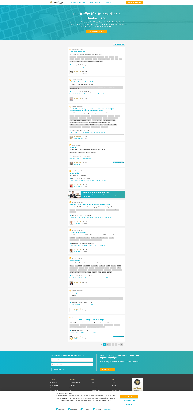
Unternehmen (73, 385)
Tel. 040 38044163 (74, 332)
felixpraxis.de (94, 304)
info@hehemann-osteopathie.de (89, 217)
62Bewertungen (78, 100)
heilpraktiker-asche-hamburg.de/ (101, 94)
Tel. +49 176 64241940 (75, 245)
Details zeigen (107, 409)
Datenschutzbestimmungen (68, 405)
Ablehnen (129, 405)
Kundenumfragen (54, 385)
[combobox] (72, 360)
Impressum (58, 405)
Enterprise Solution (54, 390)
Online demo (114, 387)
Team (71, 387)
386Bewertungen (78, 186)
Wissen (92, 382)
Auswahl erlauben (129, 400)
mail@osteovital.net (84, 332)
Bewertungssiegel (54, 382)
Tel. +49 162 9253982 (75, 67)
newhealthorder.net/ (101, 132)
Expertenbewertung (116, 390)
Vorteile (52, 387)
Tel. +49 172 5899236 (75, 180)
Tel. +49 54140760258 (75, 217)
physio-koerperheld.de (101, 180)
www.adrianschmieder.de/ (100, 67)
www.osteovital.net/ (95, 332)
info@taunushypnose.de (88, 278)
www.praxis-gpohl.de (100, 245)
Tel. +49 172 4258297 (75, 304)
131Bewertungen (78, 311)
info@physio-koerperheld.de (87, 180)
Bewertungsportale (95, 387)
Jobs (71, 390)
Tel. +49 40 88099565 (75, 94)
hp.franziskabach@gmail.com (88, 132)
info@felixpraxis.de (85, 304)
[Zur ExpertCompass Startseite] (59, 2)
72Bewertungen (78, 251)
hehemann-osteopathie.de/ (104, 217)
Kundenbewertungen (95, 390)
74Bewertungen (78, 73)
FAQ (91, 385)
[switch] (69, 409)
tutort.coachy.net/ (87, 158)
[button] (74, 2)
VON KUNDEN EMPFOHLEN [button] (118, 162)
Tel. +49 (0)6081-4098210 (76, 278)
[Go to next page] (124, 344)
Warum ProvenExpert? (75, 382)
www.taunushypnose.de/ (102, 278)
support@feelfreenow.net (75, 158)
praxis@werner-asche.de (87, 94)
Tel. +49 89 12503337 (75, 132)
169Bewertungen (78, 284)
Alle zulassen (129, 396)
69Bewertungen (78, 223)
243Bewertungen (78, 338)
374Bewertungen (78, 164)
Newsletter (114, 385)
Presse (113, 382)
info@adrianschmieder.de (87, 67)
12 (121, 344)
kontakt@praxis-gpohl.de (87, 245)
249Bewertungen (78, 138)
